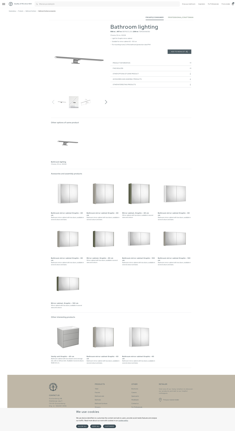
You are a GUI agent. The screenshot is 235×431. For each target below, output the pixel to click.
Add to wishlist (178, 52)
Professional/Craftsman (181, 17)
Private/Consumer (155, 17)
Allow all (82, 426)
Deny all (95, 426)
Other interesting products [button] (124, 85)
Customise (109, 426)
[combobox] (109, 4)
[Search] (37, 4)
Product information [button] (121, 63)
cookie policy (123, 420)
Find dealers (118, 68)
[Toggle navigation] (3, 4)
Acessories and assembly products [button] (127, 79)
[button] (106, 102)
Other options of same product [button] (126, 74)
